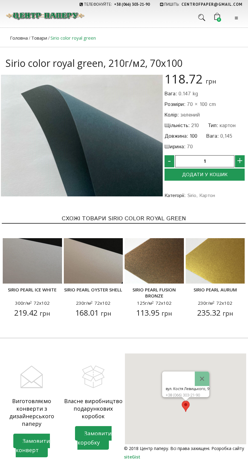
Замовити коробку (94, 438)
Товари (39, 38)
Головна (19, 38)
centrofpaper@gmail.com (212, 4)
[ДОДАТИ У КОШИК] (11, 275)
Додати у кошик (204, 174)
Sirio (191, 195)
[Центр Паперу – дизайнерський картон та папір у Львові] (45, 16)
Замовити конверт (33, 445)
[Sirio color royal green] (82, 135)
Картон (207, 195)
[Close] (202, 379)
